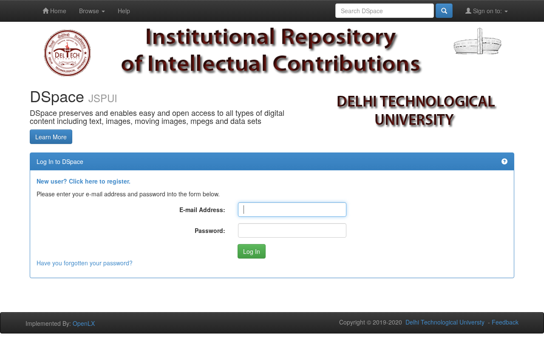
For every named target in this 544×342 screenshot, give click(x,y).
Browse (90, 10)
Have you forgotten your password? (85, 263)
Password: (210, 230)
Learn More (51, 136)
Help (124, 10)
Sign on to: (487, 10)
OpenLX (84, 323)
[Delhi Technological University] (67, 52)
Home (57, 10)
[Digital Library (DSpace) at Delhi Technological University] (272, 50)
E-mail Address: (202, 209)
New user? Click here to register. (83, 181)
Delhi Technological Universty (444, 322)
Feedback (505, 322)
